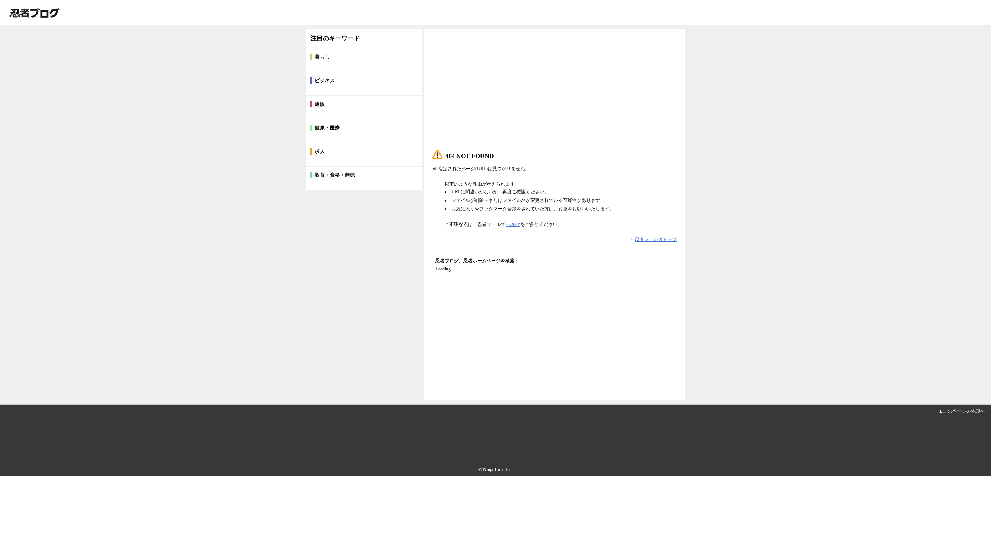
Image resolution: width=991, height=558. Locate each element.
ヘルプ (513, 224)
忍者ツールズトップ (656, 239)
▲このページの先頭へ (961, 411)
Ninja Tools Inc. (498, 469)
